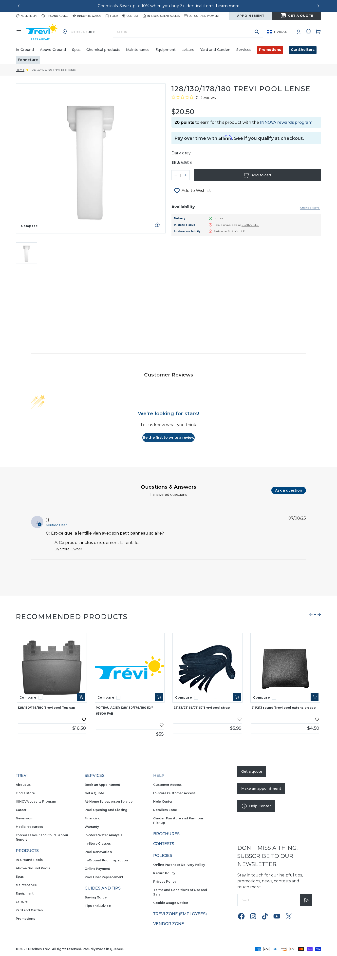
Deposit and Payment (204, 16)
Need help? (29, 16)
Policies (162, 855)
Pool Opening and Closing (106, 810)
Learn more (228, 5)
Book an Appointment (102, 785)
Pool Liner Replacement (104, 877)
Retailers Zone (165, 810)
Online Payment (97, 869)
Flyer (114, 16)
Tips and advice (57, 16)
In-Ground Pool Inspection (106, 860)
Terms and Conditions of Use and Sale (180, 892)
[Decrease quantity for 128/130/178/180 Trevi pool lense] (176, 175)
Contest (132, 16)
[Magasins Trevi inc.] (42, 31)
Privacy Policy (164, 881)
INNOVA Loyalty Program (36, 801)
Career (21, 810)
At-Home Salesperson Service (109, 801)
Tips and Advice (98, 906)
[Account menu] (299, 32)
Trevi (22, 775)
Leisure (22, 902)
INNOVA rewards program (286, 122)
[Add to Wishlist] (84, 719)
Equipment (25, 893)
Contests (163, 843)
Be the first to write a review (168, 437)
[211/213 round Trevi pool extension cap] (285, 668)
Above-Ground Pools (33, 868)
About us (23, 785)
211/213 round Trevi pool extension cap (283, 707)
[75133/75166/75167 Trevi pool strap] (207, 668)
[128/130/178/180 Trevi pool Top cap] (52, 668)
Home (20, 69)
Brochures (166, 833)
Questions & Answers (168, 487)
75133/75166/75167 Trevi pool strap (201, 707)
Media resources (29, 827)
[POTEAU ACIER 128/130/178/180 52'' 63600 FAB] (130, 668)
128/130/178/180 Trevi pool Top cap (46, 707)
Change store (310, 207)
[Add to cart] (81, 697)
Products (27, 850)
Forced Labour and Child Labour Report (42, 837)
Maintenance (26, 885)
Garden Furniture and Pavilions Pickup (178, 820)
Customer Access (167, 785)
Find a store (25, 793)
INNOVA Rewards (89, 16)
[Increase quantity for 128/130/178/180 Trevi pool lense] (185, 175)
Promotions (270, 49)
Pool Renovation (98, 852)
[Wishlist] (308, 32)
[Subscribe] (306, 900)
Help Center (162, 801)
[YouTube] (277, 916)
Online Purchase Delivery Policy (179, 865)
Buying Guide (96, 897)
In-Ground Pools (29, 860)
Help (159, 775)
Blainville (250, 225)
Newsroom (24, 818)
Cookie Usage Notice (170, 903)
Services (95, 775)
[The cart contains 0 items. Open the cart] (318, 32)
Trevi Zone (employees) (180, 914)
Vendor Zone (168, 923)
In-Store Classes (98, 843)
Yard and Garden (29, 910)
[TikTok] (265, 916)
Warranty (92, 827)
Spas (20, 876)
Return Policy (164, 873)
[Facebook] (241, 916)
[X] (289, 916)
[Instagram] (253, 916)
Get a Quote (94, 793)
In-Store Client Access (163, 16)
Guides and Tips (103, 888)
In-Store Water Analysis (103, 835)
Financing (93, 818)
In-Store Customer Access (174, 793)
